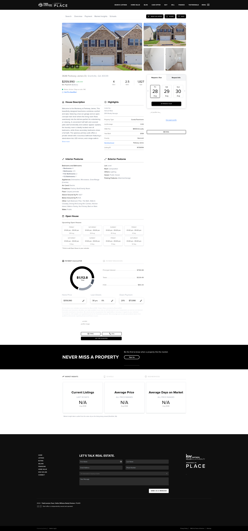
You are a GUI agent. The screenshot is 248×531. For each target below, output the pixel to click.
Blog (146, 5)
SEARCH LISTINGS (121, 5)
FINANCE (181, 5)
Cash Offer (156, 5)
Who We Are (42, 472)
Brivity (45, 528)
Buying (40, 461)
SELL (173, 5)
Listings (41, 458)
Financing (42, 466)
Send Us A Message (159, 491)
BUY (165, 5)
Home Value (135, 5)
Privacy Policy (184, 528)
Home (40, 455)
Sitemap (209, 528)
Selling (40, 464)
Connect (41, 475)
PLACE (78, 503)
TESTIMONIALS (194, 5)
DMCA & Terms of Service (197, 528)
